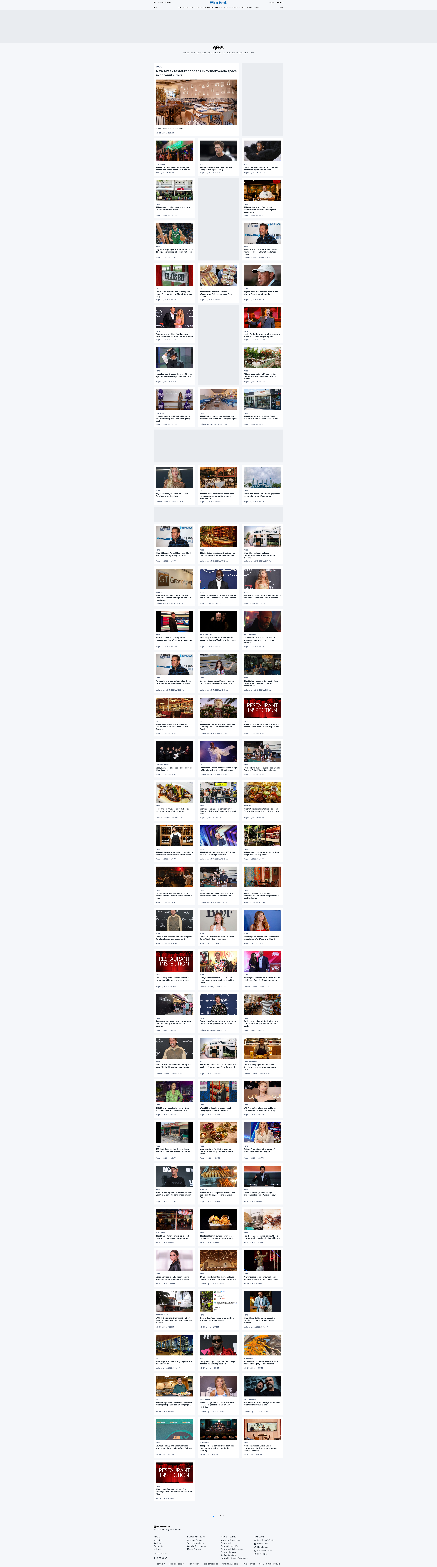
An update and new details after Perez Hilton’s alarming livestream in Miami (173, 682)
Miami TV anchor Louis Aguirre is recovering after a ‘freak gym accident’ (174, 638)
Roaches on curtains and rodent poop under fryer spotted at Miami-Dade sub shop (174, 294)
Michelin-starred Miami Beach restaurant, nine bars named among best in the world (260, 1448)
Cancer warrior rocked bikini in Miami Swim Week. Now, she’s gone (217, 937)
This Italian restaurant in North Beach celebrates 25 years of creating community (261, 683)
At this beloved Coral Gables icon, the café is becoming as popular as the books (261, 1023)
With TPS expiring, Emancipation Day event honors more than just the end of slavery (174, 1320)
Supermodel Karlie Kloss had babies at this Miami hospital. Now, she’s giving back (173, 418)
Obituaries (233, 8)
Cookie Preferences (211, 1564)
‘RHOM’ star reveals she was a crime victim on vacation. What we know (172, 1109)
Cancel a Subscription (196, 1546)
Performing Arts (206, 634)
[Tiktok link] (166, 1558)
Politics (210, 8)
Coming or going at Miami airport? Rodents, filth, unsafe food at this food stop (218, 811)
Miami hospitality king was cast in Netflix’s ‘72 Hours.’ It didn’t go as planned (259, 1320)
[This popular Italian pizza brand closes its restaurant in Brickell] (174, 190)
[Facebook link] (154, 1558)
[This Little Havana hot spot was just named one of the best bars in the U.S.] (174, 151)
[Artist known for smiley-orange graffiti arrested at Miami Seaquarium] (262, 477)
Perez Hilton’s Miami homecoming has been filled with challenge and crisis (173, 1065)
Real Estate (194, 8)
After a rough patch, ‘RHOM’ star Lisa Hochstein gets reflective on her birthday (217, 1404)
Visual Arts (248, 1358)
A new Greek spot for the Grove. (170, 128)
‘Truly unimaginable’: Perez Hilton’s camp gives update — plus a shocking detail (217, 980)
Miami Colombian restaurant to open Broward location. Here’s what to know (261, 810)
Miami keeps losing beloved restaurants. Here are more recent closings (260, 555)
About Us (157, 1540)
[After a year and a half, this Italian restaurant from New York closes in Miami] (262, 357)
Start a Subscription (195, 1543)
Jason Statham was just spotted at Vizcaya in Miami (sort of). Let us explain (260, 640)
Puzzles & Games (264, 1551)
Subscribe (279, 2)
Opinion (218, 8)
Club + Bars (207, 53)
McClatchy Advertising (230, 1540)
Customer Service (194, 1540)
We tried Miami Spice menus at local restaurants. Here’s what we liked (216, 894)
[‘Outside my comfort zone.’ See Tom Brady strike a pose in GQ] (218, 151)
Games (225, 8)
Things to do (189, 53)
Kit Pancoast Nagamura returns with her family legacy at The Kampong (261, 1362)
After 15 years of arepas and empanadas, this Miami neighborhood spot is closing (261, 895)
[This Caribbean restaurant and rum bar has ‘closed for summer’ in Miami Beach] (218, 536)
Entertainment (250, 634)
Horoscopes (262, 1554)
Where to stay (219, 53)
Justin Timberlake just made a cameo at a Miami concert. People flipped (262, 335)
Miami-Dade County (251, 1061)
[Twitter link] (157, 1558)
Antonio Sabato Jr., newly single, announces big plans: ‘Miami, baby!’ (260, 1193)
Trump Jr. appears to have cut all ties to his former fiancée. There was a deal (262, 979)
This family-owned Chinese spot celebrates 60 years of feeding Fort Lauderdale (260, 209)
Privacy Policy (194, 1564)
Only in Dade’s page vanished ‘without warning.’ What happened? (217, 1319)
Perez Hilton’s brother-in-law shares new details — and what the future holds (260, 251)
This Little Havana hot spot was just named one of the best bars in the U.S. (173, 168)
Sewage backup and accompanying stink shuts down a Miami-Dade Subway (174, 1447)
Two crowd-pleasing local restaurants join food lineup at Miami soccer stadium (173, 1023)
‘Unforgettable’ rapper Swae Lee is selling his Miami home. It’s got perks (261, 1278)
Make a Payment (194, 1549)
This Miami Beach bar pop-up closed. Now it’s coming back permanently (172, 1237)
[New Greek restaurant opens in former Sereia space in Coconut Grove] (196, 102)
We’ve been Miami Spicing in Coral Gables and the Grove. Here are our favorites (172, 726)
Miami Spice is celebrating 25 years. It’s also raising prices (174, 1362)
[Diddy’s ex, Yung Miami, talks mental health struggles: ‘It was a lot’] (262, 151)
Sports (186, 8)
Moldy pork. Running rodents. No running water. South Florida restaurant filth (174, 1491)
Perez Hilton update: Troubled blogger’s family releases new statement (174, 937)
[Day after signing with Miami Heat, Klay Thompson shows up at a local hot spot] (174, 233)
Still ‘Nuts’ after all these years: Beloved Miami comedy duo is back (262, 1403)
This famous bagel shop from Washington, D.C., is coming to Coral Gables (216, 294)
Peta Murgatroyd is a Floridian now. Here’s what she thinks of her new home (174, 335)
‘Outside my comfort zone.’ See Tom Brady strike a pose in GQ (216, 168)
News (180, 8)
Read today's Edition (164, 2)
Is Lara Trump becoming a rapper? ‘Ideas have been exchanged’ (259, 1150)
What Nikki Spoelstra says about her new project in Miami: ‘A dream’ (216, 1109)
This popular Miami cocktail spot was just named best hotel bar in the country (217, 1448)
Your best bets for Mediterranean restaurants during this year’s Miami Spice (216, 1151)
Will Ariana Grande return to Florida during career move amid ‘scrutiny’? (260, 1109)
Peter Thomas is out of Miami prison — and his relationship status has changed (218, 596)
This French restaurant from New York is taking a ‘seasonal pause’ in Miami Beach (217, 726)
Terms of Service (249, 1564)
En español (241, 53)
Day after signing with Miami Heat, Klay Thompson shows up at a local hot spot (174, 250)
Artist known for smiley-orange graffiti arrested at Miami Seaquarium (262, 494)
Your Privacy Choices (230, 1564)
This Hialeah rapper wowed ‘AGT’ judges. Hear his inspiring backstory (218, 853)
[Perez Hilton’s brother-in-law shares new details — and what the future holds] (262, 233)
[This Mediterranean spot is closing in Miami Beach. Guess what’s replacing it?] (218, 399)
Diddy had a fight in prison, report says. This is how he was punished (218, 1362)
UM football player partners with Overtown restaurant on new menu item (260, 1067)
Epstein (203, 8)
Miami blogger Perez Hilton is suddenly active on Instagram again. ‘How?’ (174, 554)
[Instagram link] (163, 1558)
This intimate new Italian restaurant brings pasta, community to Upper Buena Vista (217, 496)
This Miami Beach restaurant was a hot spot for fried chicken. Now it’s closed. (218, 1065)
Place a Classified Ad (229, 1546)
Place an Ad (226, 1543)
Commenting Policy (176, 1564)
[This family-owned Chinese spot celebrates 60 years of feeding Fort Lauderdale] (262, 190)
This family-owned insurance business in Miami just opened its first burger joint (174, 1403)
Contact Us (158, 1546)
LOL (233, 53)
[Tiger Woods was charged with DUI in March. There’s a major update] (262, 275)
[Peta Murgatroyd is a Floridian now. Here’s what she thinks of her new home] (174, 317)
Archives (157, 1549)
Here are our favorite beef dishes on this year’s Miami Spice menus (172, 810)
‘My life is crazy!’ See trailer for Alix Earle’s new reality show (172, 494)
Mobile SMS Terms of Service (269, 1564)
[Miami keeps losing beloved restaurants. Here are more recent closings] (262, 536)
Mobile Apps (262, 1544)
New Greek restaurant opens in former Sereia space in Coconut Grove (196, 73)
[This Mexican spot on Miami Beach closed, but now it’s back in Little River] (262, 399)
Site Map (157, 1543)
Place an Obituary (228, 1552)
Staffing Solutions (228, 1555)
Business (159, 592)
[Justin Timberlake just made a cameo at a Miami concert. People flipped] (262, 317)
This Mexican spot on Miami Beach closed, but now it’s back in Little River (261, 417)
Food (198, 53)
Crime (246, 490)
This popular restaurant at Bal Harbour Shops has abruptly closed (261, 853)
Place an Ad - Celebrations (232, 1549)
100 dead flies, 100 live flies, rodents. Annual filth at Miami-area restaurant (173, 1150)
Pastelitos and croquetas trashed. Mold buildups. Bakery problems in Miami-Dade (218, 1194)
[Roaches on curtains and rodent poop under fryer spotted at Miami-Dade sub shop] (174, 275)
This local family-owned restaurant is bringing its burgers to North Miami (217, 1237)
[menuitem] (155, 7)
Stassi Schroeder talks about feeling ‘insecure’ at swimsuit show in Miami (172, 1278)
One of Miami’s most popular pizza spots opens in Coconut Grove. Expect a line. (174, 895)
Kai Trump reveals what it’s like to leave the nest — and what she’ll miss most (262, 596)
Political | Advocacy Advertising (234, 1558)
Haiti (202, 764)
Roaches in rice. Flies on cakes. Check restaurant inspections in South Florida (262, 1237)
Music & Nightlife (163, 765)
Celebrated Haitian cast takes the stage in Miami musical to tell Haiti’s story (218, 768)
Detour (250, 53)
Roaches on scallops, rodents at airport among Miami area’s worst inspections (262, 725)
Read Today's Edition (266, 1540)
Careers (242, 8)
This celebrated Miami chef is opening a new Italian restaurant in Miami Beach (174, 853)
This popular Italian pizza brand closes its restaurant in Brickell (173, 208)
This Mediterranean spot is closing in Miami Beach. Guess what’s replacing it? (218, 417)
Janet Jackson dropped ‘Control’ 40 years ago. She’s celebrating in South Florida (174, 375)
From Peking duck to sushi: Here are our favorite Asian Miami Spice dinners (262, 769)
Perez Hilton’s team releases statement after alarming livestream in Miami (218, 1022)
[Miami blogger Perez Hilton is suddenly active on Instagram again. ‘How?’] (174, 536)
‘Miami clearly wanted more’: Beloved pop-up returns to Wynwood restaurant (218, 1278)
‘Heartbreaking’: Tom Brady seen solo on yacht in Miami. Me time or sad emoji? (174, 1193)
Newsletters (262, 1547)
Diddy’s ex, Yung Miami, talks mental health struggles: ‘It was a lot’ (261, 168)
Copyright (161, 1564)
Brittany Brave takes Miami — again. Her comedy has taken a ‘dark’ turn (217, 682)
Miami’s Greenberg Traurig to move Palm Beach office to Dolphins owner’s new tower (173, 597)
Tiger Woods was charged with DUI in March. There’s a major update (261, 292)
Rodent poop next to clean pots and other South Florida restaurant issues (173, 979)
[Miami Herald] (218, 2)
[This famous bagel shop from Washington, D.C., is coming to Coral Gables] (218, 275)
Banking (249, 8)
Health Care (160, 413)
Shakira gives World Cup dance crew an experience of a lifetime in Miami (261, 937)
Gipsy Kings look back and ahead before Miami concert (174, 769)
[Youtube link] (160, 1558)
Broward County (162, 1315)
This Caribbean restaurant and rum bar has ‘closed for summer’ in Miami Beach (218, 554)
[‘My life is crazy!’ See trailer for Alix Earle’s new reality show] (174, 477)
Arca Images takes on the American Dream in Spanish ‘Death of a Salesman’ (218, 638)
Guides (256, 8)
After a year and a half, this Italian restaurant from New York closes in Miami (260, 376)
